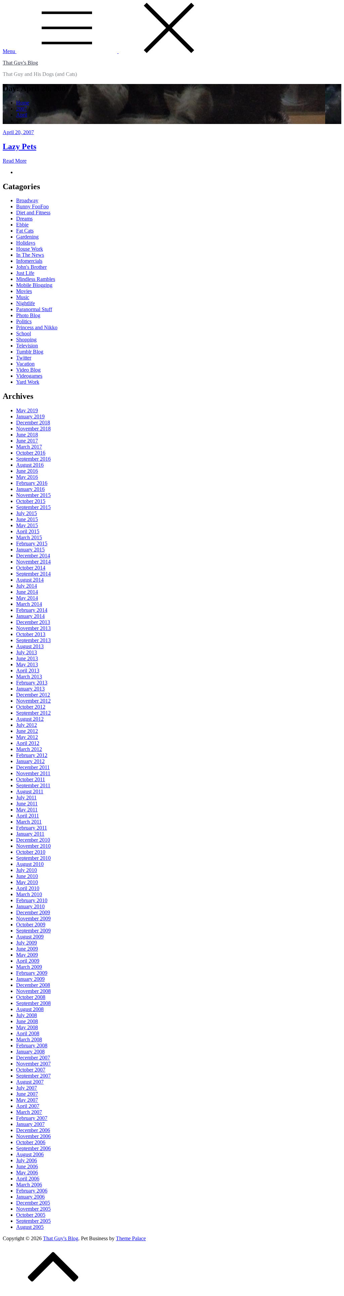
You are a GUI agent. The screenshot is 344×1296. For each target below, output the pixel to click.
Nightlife (25, 303)
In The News (30, 255)
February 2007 (31, 1118)
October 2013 (30, 634)
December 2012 (33, 695)
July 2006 (26, 1160)
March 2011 (29, 822)
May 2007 (27, 1100)
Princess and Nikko (36, 327)
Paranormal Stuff (34, 309)
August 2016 (30, 465)
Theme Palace (131, 1238)
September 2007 (33, 1076)
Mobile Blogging (34, 285)
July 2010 (26, 870)
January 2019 (30, 416)
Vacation (25, 364)
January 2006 (30, 1197)
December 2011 (33, 767)
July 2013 (26, 652)
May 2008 (27, 1027)
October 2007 (30, 1070)
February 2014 (31, 610)
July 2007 (26, 1088)
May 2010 (27, 882)
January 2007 (30, 1124)
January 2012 (30, 761)
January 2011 (30, 834)
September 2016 (33, 459)
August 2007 (30, 1082)
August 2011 (29, 791)
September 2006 (33, 1148)
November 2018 (33, 428)
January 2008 (30, 1051)
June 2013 (27, 658)
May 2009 (27, 955)
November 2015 (33, 495)
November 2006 (33, 1136)
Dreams (24, 218)
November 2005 (33, 1209)
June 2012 (27, 731)
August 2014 (30, 580)
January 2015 (30, 549)
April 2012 (27, 743)
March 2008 (29, 1039)
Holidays (25, 243)
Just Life (25, 273)
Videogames (29, 376)
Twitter (23, 358)
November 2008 (33, 991)
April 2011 (27, 816)
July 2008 (26, 1015)
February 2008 (31, 1045)
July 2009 (26, 943)
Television (27, 345)
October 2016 (30, 453)
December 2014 (33, 555)
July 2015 (26, 513)
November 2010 (33, 846)
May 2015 (27, 525)
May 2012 (27, 737)
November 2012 (33, 701)
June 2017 (27, 441)
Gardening (27, 237)
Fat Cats (25, 231)
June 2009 (27, 949)
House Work (29, 249)
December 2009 (33, 912)
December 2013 (33, 622)
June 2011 (27, 803)
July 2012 (26, 725)
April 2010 (27, 888)
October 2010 (30, 852)
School (23, 333)
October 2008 (30, 997)
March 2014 (29, 604)
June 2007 (27, 1094)
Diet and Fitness (33, 212)
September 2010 (33, 858)
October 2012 (30, 707)
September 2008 (33, 1003)
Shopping (26, 339)
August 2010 (30, 864)
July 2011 (26, 797)
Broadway (27, 200)
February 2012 (31, 755)
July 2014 (26, 586)
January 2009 (30, 979)
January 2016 (30, 489)
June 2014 (27, 592)
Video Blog (28, 370)
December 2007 (33, 1057)
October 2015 (30, 501)
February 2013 (31, 682)
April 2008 (27, 1033)
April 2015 (27, 531)
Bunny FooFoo (32, 206)
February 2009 (31, 973)
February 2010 (31, 900)
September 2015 (33, 507)
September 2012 (33, 713)
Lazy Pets (19, 146)
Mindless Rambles (35, 279)
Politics (24, 321)
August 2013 (30, 646)
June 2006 (27, 1166)
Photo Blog (28, 315)
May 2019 (27, 410)
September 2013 (33, 640)
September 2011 (33, 785)
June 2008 (27, 1021)
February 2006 (31, 1191)
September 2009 (33, 930)
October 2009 (30, 924)
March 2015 (29, 537)
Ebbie (22, 224)
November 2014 (33, 562)
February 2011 (31, 828)
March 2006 (29, 1184)
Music (22, 297)
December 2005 (33, 1203)
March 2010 (29, 894)
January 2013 (30, 689)
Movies (24, 291)
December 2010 (33, 840)
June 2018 (27, 434)
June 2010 (27, 876)
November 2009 (33, 918)
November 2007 (33, 1064)
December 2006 (33, 1130)
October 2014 (30, 568)
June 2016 (27, 471)
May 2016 (27, 477)
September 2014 (33, 574)
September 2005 (33, 1221)
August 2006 (30, 1154)
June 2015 (27, 519)
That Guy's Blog (20, 63)
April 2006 (27, 1178)
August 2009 (30, 936)
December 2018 (33, 422)
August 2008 (30, 1009)
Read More (15, 161)
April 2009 (27, 961)
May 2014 (27, 598)
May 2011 (27, 809)
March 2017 (29, 447)
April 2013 (27, 670)
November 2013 (33, 628)
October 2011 (30, 779)
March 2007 (29, 1112)
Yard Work (27, 382)
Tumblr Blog (29, 351)
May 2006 (27, 1172)
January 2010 (30, 906)
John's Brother (31, 267)
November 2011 (33, 773)
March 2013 (29, 676)
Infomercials (29, 261)
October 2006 (30, 1142)
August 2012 (30, 719)
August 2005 (30, 1227)
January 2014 (30, 616)
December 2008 (33, 985)
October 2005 (30, 1215)
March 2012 (29, 749)
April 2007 (27, 1106)
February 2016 (31, 483)
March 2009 (29, 967)
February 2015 (31, 543)
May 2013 (27, 664)
